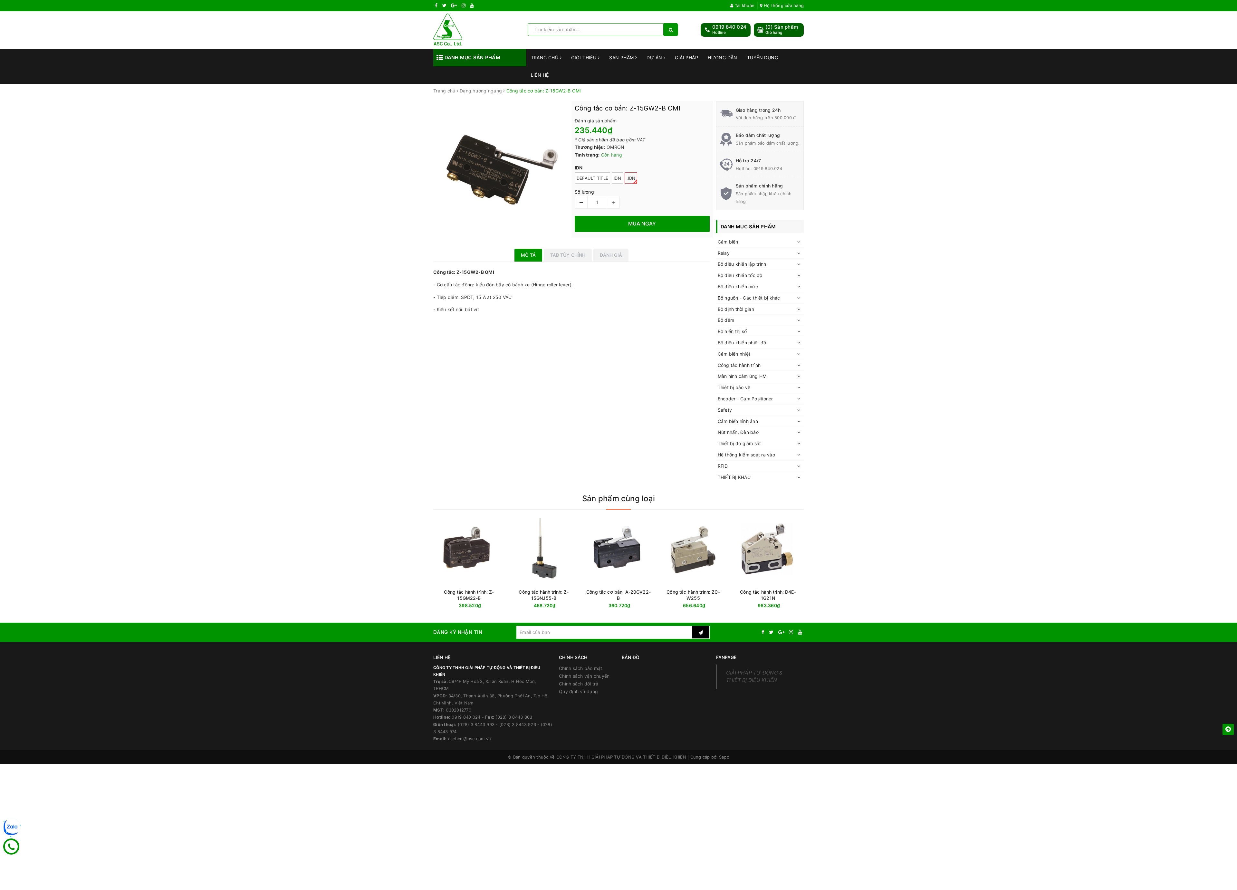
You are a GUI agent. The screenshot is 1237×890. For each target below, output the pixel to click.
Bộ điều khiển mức (738, 286)
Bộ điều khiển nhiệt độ (742, 342)
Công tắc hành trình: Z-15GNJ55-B (544, 595)
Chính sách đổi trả (579, 683)
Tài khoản (744, 5)
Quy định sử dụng (578, 691)
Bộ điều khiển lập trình (742, 264)
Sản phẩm (622, 57)
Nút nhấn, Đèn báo (738, 432)
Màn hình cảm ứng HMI (743, 376)
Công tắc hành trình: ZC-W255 (693, 595)
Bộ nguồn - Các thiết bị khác (749, 298)
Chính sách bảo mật (580, 668)
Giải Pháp (686, 57)
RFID (723, 466)
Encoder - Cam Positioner (745, 398)
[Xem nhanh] (802, 605)
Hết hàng (779, 605)
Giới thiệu (584, 57)
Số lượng (584, 192)
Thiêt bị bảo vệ (734, 387)
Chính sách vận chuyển (584, 676)
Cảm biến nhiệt (734, 354)
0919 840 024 (729, 27)
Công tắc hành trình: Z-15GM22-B (469, 595)
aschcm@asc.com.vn (469, 738)
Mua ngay (481, 605)
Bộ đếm (726, 320)
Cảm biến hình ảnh (738, 421)
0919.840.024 (767, 168)
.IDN (631, 178)
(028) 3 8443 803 (513, 717)
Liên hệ (540, 75)
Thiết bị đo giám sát (739, 443)
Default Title (592, 178)
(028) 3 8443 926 (517, 724)
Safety (725, 410)
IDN (617, 178)
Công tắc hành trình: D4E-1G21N (768, 595)
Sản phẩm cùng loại (618, 498)
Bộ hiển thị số (732, 331)
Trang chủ (545, 57)
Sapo (724, 757)
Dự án (655, 57)
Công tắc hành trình (739, 365)
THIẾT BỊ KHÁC (734, 477)
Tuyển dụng (762, 57)
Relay (724, 253)
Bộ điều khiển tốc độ (740, 275)
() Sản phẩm (781, 29)
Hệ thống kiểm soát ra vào (746, 454)
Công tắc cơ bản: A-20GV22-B (618, 595)
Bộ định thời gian (736, 309)
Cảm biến (728, 241)
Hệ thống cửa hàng (783, 5)
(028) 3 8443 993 (476, 724)
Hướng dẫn (722, 57)
